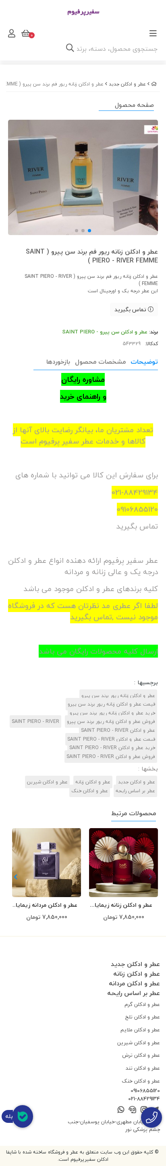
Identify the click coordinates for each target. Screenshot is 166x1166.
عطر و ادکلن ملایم (140, 1029)
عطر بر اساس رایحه (135, 791)
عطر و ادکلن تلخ (142, 1016)
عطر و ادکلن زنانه (92, 782)
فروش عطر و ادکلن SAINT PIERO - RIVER (110, 756)
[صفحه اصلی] (154, 84)
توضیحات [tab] (144, 361)
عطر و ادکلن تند (143, 1068)
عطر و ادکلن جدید (127, 84)
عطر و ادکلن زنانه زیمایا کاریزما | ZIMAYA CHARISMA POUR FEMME (124, 905)
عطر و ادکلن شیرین (47, 782)
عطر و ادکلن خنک (89, 791)
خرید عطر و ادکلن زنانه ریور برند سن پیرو (112, 713)
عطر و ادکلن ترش (141, 1055)
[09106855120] (151, 1117)
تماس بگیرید (131, 309)
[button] (15, 877)
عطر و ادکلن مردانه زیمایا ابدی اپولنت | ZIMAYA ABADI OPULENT (46, 905)
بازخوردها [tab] (58, 361)
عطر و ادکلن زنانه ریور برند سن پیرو (118, 695)
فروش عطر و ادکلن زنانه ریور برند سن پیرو (111, 721)
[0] (25, 33)
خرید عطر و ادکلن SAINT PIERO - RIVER (112, 747)
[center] (70, 48)
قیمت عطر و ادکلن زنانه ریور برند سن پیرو (111, 704)
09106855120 (145, 1091)
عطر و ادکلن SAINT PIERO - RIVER (118, 730)
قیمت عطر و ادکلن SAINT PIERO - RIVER (111, 739)
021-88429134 (144, 1099)
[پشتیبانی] (132, 1110)
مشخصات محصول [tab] (100, 361)
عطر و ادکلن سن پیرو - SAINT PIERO (104, 331)
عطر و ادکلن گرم (142, 1004)
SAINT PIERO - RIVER (35, 721)
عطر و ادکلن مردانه (134, 983)
